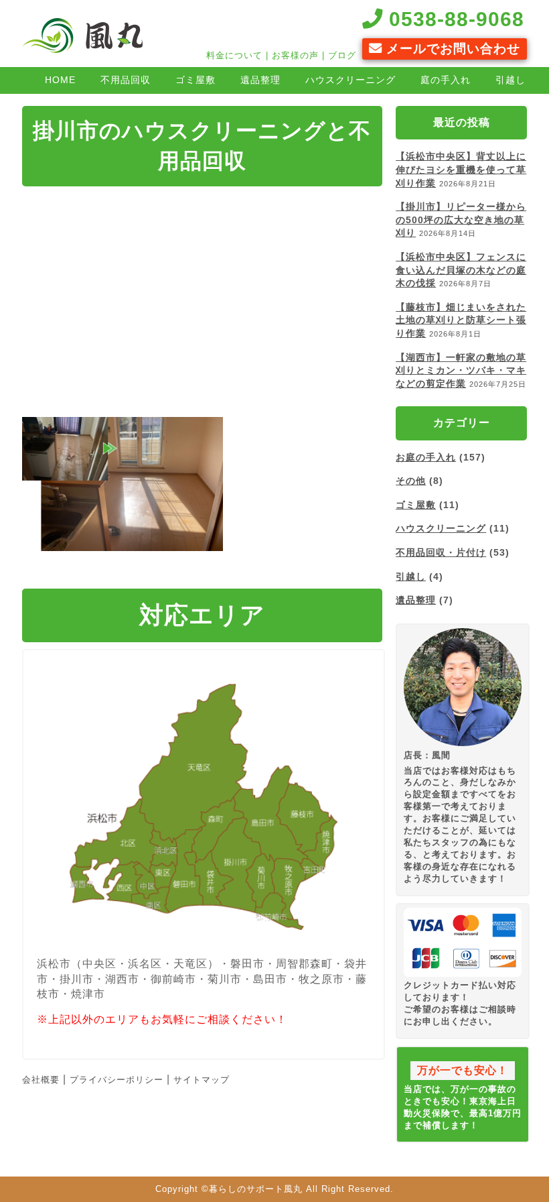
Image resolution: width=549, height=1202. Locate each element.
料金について (234, 55)
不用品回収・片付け (441, 552)
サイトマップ (201, 1080)
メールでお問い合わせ (451, 49)
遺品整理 (260, 79)
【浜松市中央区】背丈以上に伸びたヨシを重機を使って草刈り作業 (461, 169)
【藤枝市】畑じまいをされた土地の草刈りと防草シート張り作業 (461, 320)
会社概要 (41, 1080)
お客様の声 (295, 55)
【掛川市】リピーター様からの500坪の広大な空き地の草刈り (461, 219)
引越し (510, 79)
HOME (60, 79)
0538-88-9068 (453, 18)
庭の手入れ (445, 79)
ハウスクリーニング (350, 79)
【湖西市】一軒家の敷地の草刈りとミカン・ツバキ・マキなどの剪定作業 (461, 370)
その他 (411, 480)
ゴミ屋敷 (195, 79)
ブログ (342, 55)
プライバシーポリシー (116, 1080)
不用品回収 (125, 79)
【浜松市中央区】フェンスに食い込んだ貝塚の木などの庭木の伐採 (461, 269)
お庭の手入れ (426, 457)
